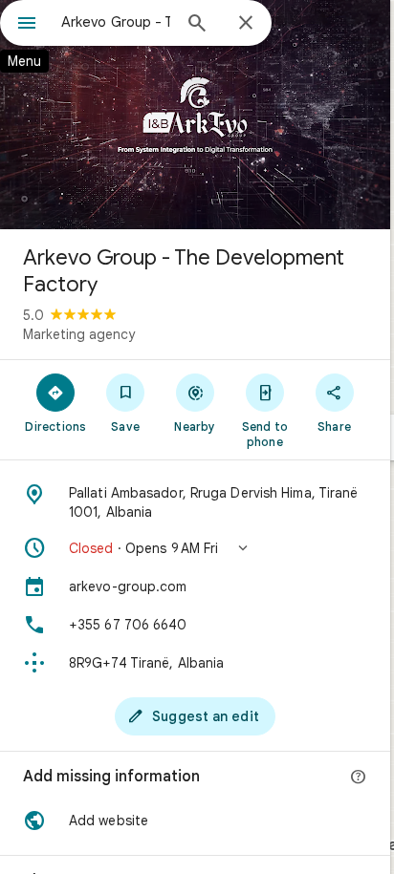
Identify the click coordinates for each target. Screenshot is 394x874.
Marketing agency (79, 334)
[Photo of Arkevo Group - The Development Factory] (195, 114)
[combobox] (115, 22)
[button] (195, 548)
